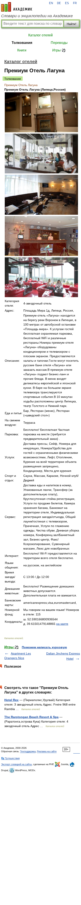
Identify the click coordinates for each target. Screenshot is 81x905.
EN (51, 3)
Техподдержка (28, 751)
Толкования (22, 43)
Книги (21, 50)
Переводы (59, 43)
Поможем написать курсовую (44, 647)
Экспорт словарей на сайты (16, 764)
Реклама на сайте (47, 751)
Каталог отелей (40, 35)
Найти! (71, 24)
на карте (62, 623)
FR (75, 3)
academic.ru (16, 7)
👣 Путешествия (10, 758)
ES (67, 3)
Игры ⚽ (59, 50)
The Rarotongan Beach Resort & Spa (31, 717)
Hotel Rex (11, 700)
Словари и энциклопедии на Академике (37, 16)
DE (59, 3)
